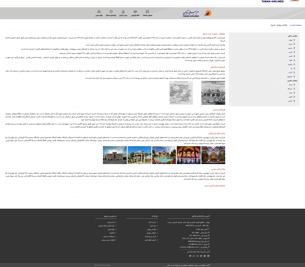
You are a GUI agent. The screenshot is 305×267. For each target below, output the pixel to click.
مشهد (290, 48)
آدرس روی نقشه (202, 229)
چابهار (290, 64)
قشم (290, 56)
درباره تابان (152, 222)
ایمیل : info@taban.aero (198, 244)
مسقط (290, 89)
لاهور (290, 97)
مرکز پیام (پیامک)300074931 (198, 241)
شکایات (112, 233)
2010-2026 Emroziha (103, 265)
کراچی (290, 101)
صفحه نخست (295, 25)
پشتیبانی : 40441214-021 (199, 235)
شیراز (290, 44)
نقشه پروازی (151, 229)
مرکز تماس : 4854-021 (200, 232)
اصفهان (289, 76)
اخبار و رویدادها (150, 236)
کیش (290, 52)
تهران (290, 40)
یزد (291, 68)
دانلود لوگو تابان (150, 240)
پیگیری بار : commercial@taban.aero (194, 247)
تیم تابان (153, 225)
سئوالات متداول (109, 236)
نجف (290, 93)
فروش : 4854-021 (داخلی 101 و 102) (195, 238)
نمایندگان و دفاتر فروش (106, 225)
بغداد (290, 85)
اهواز (290, 60)
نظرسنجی (111, 229)
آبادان (290, 72)
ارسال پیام (111, 222)
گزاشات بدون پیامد (108, 240)
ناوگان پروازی (151, 233)
